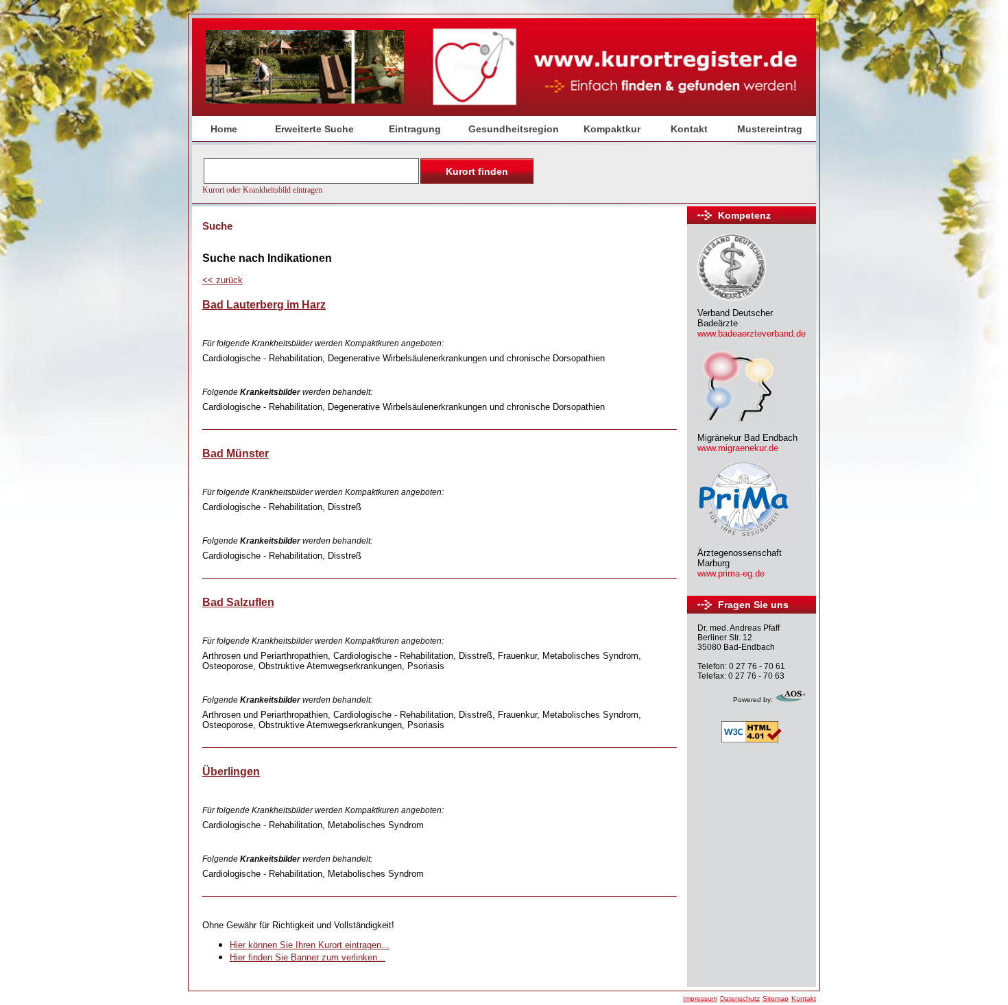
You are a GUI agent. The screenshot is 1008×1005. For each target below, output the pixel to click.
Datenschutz (740, 998)
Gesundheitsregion (513, 128)
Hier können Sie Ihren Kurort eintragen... (309, 945)
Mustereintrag (769, 128)
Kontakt (689, 128)
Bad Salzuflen (238, 602)
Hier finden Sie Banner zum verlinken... (307, 957)
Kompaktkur (612, 128)
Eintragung (415, 128)
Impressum (700, 998)
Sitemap (776, 998)
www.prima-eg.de (731, 573)
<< (222, 280)
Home (224, 128)
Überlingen (231, 771)
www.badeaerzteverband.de (751, 333)
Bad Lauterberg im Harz (264, 305)
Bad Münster (235, 453)
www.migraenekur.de (737, 448)
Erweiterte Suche (314, 128)
